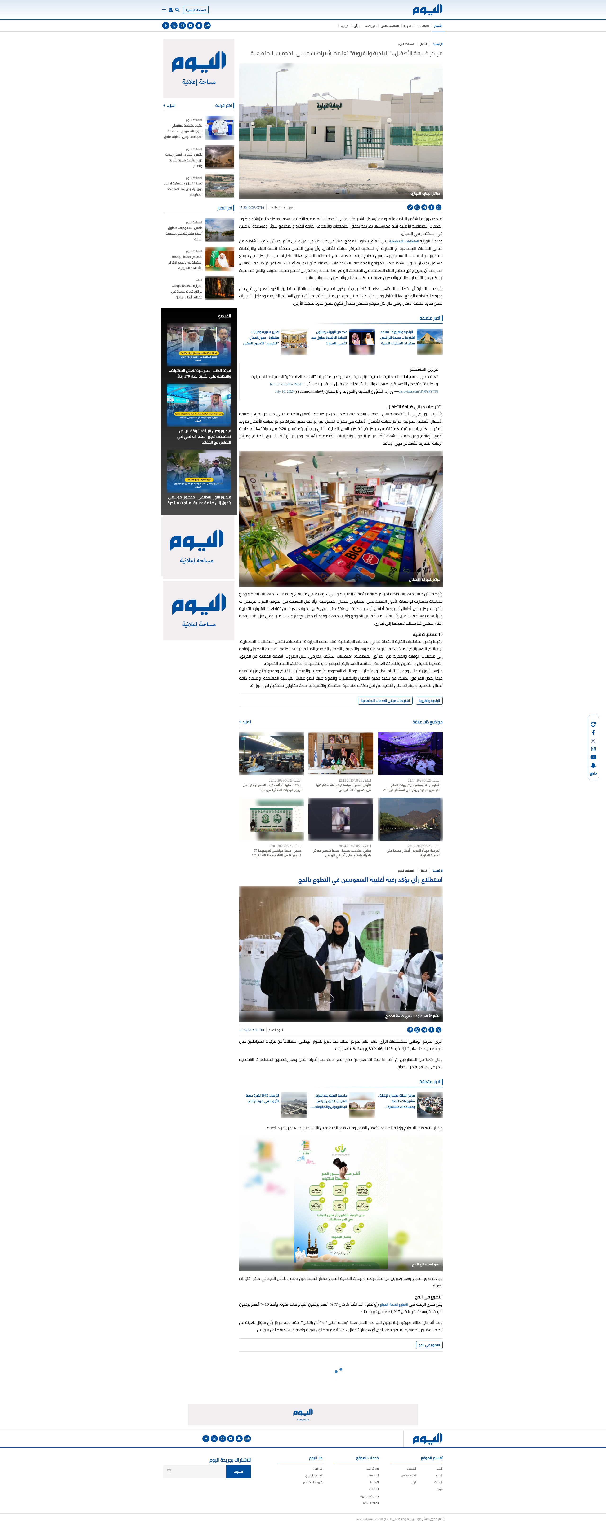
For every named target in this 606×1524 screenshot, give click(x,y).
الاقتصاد (423, 25)
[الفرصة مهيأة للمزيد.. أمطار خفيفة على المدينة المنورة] (410, 819)
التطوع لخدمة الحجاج (394, 1304)
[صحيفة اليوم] (423, 10)
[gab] (207, 25)
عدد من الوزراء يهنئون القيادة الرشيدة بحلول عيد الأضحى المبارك (329, 337)
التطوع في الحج (429, 1345)
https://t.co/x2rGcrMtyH (286, 384)
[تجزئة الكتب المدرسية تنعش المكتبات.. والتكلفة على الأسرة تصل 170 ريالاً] (199, 344)
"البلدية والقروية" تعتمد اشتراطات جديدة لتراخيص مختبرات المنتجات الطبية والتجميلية (397, 337)
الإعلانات (374, 1489)
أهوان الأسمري (286, 207)
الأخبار (438, 25)
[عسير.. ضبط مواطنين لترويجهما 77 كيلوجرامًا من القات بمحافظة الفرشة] (271, 819)
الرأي (357, 25)
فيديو (344, 25)
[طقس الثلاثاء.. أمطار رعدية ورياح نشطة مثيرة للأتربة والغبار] (219, 157)
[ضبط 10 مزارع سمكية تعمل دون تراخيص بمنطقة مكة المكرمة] (219, 186)
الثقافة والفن (390, 25)
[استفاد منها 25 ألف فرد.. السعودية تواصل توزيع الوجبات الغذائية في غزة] (271, 753)
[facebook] (165, 25)
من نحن (317, 1468)
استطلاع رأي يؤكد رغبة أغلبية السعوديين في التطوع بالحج (370, 878)
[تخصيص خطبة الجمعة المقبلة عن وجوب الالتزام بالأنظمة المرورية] (219, 259)
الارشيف (374, 1475)
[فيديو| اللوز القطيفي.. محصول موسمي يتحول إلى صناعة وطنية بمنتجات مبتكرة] (199, 471)
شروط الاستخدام (312, 1482)
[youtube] (190, 25)
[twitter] (174, 25)
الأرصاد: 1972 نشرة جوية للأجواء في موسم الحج (262, 1098)
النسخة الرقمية (196, 9)
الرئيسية (438, 44)
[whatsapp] (417, 207)
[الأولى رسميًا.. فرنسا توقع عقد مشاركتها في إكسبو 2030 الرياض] (340, 753)
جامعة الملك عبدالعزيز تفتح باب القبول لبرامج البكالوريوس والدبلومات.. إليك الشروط (329, 1101)
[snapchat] (198, 25)
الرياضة (370, 25)
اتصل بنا (374, 1482)
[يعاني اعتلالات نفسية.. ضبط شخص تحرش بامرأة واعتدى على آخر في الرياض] (340, 819)
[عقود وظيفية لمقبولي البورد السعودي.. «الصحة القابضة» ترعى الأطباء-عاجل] (219, 128)
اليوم (280, 1029)
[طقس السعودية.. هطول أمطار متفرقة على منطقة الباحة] (219, 230)
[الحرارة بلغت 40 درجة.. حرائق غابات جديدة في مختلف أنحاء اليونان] (219, 288)
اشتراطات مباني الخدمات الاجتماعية (385, 701)
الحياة (408, 25)
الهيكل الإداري (313, 1475)
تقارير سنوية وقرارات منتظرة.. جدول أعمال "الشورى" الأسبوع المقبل (261, 337)
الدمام (272, 207)
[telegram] (424, 207)
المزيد (246, 722)
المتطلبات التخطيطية (404, 241)
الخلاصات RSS (371, 1503)
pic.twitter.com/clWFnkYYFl (418, 391)
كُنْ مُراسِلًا (373, 1468)
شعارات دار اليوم (369, 1496)
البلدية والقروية (429, 701)
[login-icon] (171, 10)
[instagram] (182, 25)
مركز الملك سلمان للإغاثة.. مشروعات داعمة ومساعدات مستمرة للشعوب (396, 1101)
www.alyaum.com (369, 1519)
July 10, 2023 (284, 391)
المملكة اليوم (406, 44)
